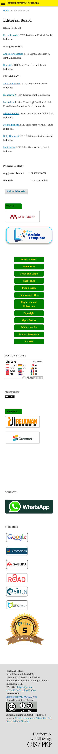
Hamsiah (7, 65)
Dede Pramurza (11, 113)
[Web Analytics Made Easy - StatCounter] (10, 396)
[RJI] (23, 427)
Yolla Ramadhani (11, 83)
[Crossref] (23, 443)
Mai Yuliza (8, 102)
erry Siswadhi (12, 35)
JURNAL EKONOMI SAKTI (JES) (23, 3)
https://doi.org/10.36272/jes (21, 696)
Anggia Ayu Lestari (13, 53)
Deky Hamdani (11, 136)
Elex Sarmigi (9, 94)
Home (6, 10)
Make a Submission (16, 191)
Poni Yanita (9, 147)
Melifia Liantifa (11, 124)
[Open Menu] (3, 3)
